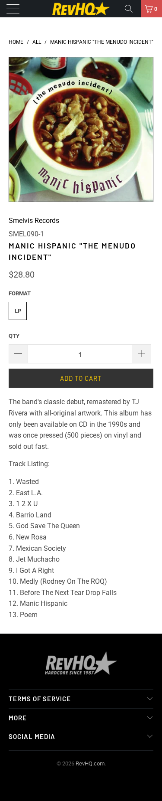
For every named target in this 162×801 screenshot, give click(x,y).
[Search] (132, 9)
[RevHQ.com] (81, 8)
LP (18, 310)
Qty (14, 336)
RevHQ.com (90, 763)
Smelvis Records (34, 220)
